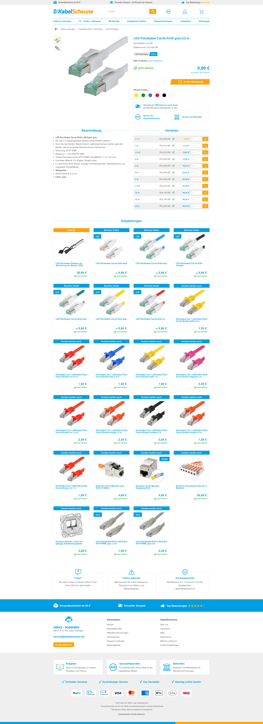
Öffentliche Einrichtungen (117, 632)
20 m (137, 206)
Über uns (164, 624)
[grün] (143, 95)
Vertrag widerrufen (63, 644)
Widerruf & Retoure (168, 641)
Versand (206, 72)
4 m (136, 172)
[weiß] (171, 95)
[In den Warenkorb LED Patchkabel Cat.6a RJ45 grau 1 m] (205, 146)
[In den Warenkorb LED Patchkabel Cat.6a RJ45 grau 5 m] (205, 179)
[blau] (150, 95)
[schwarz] (164, 95)
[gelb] (136, 95)
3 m (136, 165)
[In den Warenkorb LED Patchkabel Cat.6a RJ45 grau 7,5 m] (205, 186)
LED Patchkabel (155, 60)
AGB (162, 632)
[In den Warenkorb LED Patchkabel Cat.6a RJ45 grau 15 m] (205, 199)
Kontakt (110, 624)
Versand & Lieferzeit (115, 641)
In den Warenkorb (193, 81)
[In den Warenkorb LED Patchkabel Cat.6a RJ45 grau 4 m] (205, 172)
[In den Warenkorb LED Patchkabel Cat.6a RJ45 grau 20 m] (205, 206)
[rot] (157, 95)
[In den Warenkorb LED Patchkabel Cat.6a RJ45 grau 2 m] (205, 159)
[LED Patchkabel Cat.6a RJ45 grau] (57, 39)
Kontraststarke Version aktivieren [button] (131, 714)
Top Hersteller (151, 681)
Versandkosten (142, 703)
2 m (136, 159)
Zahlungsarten (113, 636)
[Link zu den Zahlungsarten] (131, 694)
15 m (137, 199)
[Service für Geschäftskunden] (168, 11)
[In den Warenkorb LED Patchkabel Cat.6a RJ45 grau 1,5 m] (205, 152)
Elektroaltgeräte (114, 645)
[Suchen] (152, 11)
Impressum (165, 628)
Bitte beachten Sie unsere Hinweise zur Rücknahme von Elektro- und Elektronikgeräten (131, 585)
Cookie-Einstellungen (169, 645)
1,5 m (137, 152)
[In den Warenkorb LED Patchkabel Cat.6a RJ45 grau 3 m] (205, 166)
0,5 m (137, 138)
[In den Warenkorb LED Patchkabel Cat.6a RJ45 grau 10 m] (205, 193)
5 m (136, 179)
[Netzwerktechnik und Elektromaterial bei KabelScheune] (73, 11)
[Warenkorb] (201, 11)
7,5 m (137, 185)
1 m (136, 145)
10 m (137, 192)
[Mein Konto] (185, 11)
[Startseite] (56, 29)
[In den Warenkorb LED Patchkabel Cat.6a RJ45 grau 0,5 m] (205, 139)
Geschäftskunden (114, 628)
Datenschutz (165, 636)
